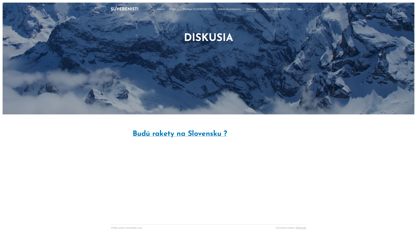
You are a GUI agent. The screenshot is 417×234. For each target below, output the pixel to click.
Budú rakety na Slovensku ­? (180, 134)
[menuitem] (162, 9)
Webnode (301, 228)
